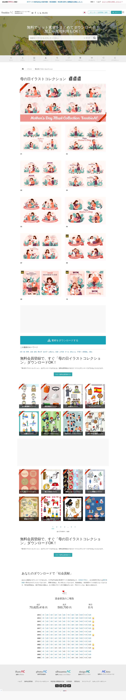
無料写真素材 (41, 674)
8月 (73, 615)
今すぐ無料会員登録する (63, 374)
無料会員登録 (28, 681)
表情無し (85, 352)
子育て (79, 352)
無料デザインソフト (84, 674)
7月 (68, 615)
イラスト (29, 69)
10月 (81, 615)
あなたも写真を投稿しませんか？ (112, 2)
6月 (64, 615)
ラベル (67, 352)
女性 (35, 352)
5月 (21, 352)
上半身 (61, 352)
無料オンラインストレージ (106, 674)
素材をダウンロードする (65, 340)
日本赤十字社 (82, 580)
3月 (51, 615)
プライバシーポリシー (42, 681)
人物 (31, 352)
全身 (56, 352)
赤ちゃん (73, 352)
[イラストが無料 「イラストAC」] (7, 12)
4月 (56, 615)
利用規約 (69, 681)
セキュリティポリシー (99, 681)
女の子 (45, 352)
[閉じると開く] (1, 690)
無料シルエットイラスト (63, 674)
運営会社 (77, 681)
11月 (85, 615)
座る (90, 352)
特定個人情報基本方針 (57, 681)
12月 (89, 615)
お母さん (51, 352)
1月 (43, 615)
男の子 (40, 352)
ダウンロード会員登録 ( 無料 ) (99, 12)
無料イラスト (20, 674)
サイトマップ (86, 681)
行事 (27, 352)
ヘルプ (20, 681)
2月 (47, 615)
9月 (77, 615)
